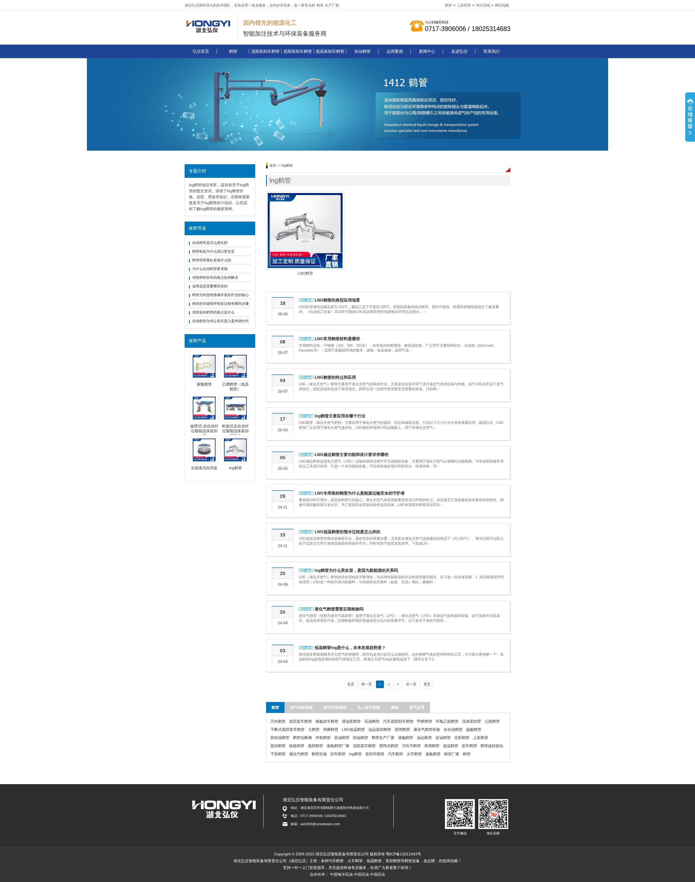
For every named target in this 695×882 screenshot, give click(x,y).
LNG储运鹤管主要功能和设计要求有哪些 (351, 454)
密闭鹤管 (402, 729)
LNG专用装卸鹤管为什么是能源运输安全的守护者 (360, 493)
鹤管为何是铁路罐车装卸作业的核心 (220, 295)
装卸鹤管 (278, 746)
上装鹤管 (464, 5)
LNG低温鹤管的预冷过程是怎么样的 (347, 531)
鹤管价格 (319, 754)
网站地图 (502, 5)
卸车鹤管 (338, 754)
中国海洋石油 (341, 874)
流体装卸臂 (471, 721)
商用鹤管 (432, 746)
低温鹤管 (450, 746)
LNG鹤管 (305, 273)
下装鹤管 (278, 754)
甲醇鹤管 (424, 721)
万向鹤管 (278, 721)
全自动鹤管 (453, 729)
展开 (690, 118)
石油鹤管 (372, 721)
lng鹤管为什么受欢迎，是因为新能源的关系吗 (356, 570)
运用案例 (395, 51)
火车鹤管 (414, 754)
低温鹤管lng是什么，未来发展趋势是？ (350, 647)
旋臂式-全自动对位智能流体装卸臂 (204, 431)
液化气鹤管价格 (426, 729)
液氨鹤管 (204, 384)
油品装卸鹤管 (379, 729)
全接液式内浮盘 (204, 468)
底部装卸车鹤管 (297, 51)
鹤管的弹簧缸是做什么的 (211, 260)
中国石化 (377, 874)
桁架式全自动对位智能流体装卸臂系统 (235, 431)
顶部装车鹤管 (364, 746)
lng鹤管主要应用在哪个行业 (340, 416)
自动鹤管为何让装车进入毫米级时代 (220, 321)
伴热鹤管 (323, 737)
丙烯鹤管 (330, 729)
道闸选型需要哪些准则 (210, 286)
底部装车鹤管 (300, 721)
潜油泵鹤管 (351, 721)
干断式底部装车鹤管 (287, 729)
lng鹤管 (235, 468)
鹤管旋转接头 (492, 746)
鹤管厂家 (451, 754)
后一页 (411, 684)
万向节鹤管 (411, 746)
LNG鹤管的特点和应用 (335, 377)
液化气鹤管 (298, 754)
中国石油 (361, 874)
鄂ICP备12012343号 (403, 854)
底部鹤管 (315, 746)
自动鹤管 (362, 51)
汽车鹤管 (395, 754)
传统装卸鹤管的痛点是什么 (213, 312)
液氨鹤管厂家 (338, 746)
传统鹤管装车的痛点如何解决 (215, 277)
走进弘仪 (459, 51)
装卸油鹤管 (279, 737)
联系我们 (492, 51)
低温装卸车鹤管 (330, 51)
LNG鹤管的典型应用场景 (337, 300)
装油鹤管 (341, 737)
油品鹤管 (424, 737)
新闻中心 (427, 51)
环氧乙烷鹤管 (447, 721)
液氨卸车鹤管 (326, 721)
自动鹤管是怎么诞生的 (210, 243)
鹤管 (320, 5)
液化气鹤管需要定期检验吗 (339, 609)
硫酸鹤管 (473, 729)
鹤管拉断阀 (302, 737)
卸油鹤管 (360, 737)
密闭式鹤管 (388, 746)
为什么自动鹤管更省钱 (210, 269)
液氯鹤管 (405, 737)
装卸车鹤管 (374, 754)
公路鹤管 (492, 721)
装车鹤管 (469, 746)
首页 (273, 165)
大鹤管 (314, 729)
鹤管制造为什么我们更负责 (213, 251)
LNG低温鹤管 (353, 729)
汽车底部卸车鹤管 (398, 721)
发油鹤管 (443, 737)
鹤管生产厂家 (383, 737)
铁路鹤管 (296, 746)
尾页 (427, 684)
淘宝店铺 (483, 5)
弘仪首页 (201, 51)
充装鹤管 (461, 737)
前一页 (366, 684)
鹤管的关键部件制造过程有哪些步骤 (220, 304)
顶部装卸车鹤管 (265, 51)
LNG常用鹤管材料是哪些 (337, 338)
